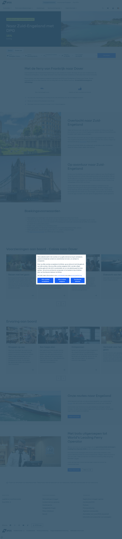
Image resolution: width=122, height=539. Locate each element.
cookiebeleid (61, 275)
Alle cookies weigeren (62, 280)
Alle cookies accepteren (45, 280)
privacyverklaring (76, 275)
